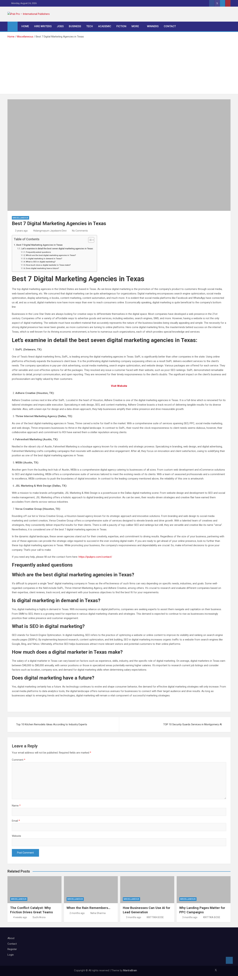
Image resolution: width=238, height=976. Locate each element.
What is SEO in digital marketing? (41, 262)
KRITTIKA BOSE (155, 917)
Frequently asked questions (38, 252)
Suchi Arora (39, 917)
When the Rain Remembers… (88, 908)
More (135, 26)
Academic (104, 26)
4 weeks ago (20, 917)
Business (75, 26)
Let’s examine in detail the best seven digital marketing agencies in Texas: (57, 248)
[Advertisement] (119, 65)
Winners (153, 26)
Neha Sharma (98, 913)
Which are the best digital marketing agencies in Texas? (51, 255)
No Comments (80, 230)
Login (10, 954)
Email (16, 820)
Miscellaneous (20, 218)
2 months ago (77, 913)
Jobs (60, 26)
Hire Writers (43, 26)
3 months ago (133, 917)
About (10, 938)
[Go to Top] (229, 960)
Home (25, 26)
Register (12, 949)
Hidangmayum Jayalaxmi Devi (50, 230)
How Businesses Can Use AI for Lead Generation (146, 910)
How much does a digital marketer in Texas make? (48, 265)
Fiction (121, 26)
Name (16, 805)
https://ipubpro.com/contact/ (95, 556)
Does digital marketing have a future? (42, 268)
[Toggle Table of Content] (89, 240)
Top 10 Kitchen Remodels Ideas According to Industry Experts (51, 724)
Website (16, 835)
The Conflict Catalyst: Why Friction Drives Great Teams (31, 910)
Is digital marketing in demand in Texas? (44, 259)
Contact (170, 26)
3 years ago (21, 230)
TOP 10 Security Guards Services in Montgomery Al (192, 724)
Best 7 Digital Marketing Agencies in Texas (39, 244)
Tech (89, 26)
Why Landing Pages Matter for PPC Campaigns (202, 910)
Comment (18, 759)
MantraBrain (130, 970)
